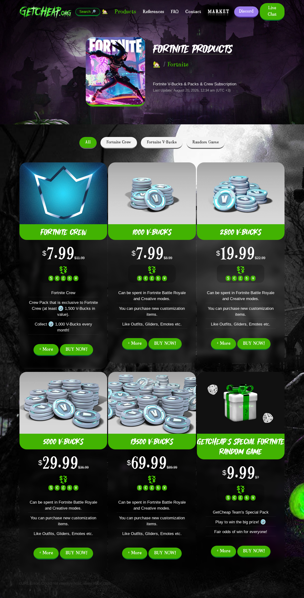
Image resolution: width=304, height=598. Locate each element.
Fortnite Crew (118, 142)
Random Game (205, 142)
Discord (246, 11)
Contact (193, 12)
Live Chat (272, 11)
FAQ (175, 12)
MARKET (218, 12)
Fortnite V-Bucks (162, 142)
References (153, 12)
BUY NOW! (76, 349)
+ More (46, 349)
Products (125, 12)
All (88, 142)
